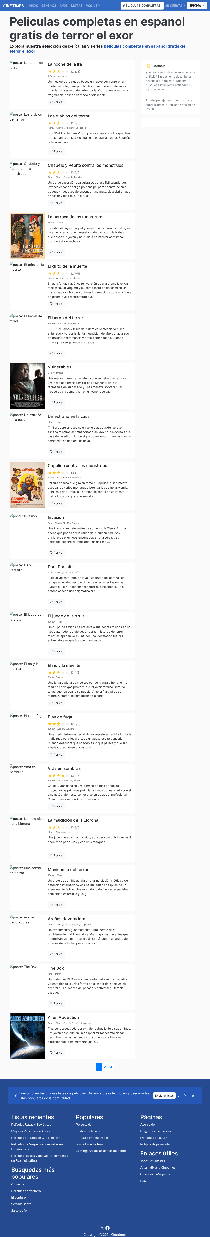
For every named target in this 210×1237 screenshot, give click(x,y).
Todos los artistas (152, 1161)
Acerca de (147, 1124)
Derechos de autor (153, 1137)
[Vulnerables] (27, 386)
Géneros (48, 6)
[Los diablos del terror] (27, 135)
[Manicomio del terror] (27, 888)
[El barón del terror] (27, 337)
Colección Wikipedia (155, 1174)
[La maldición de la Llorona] (27, 839)
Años (63, 6)
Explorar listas (164, 1095)
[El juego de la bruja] (27, 635)
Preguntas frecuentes (155, 1131)
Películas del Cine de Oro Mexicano (36, 1137)
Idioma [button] (196, 5)
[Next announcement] (185, 1096)
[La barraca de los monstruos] (27, 236)
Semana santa (21, 1204)
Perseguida (84, 1124)
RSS (143, 1180)
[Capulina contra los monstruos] (27, 486)
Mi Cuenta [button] (174, 6)
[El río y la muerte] (27, 685)
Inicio (33, 6)
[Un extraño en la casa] (27, 435)
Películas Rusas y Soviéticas (31, 1124)
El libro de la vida (88, 1131)
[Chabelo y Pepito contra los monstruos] (27, 185)
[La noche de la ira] (27, 84)
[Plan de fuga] (27, 737)
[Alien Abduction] (27, 1036)
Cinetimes (13, 5)
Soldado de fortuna (90, 1144)
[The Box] (27, 987)
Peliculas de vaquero (26, 1191)
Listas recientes (32, 1117)
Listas (76, 6)
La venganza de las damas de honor (101, 1151)
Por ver (93, 6)
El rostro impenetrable (92, 1137)
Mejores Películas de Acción (31, 1131)
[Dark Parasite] (27, 586)
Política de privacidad (155, 1144)
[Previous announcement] (178, 1096)
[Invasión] (27, 536)
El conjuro (18, 1197)
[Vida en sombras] (27, 788)
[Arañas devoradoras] (27, 938)
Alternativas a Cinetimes (157, 1167)
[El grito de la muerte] (27, 286)
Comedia (17, 1184)
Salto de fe (19, 1210)
